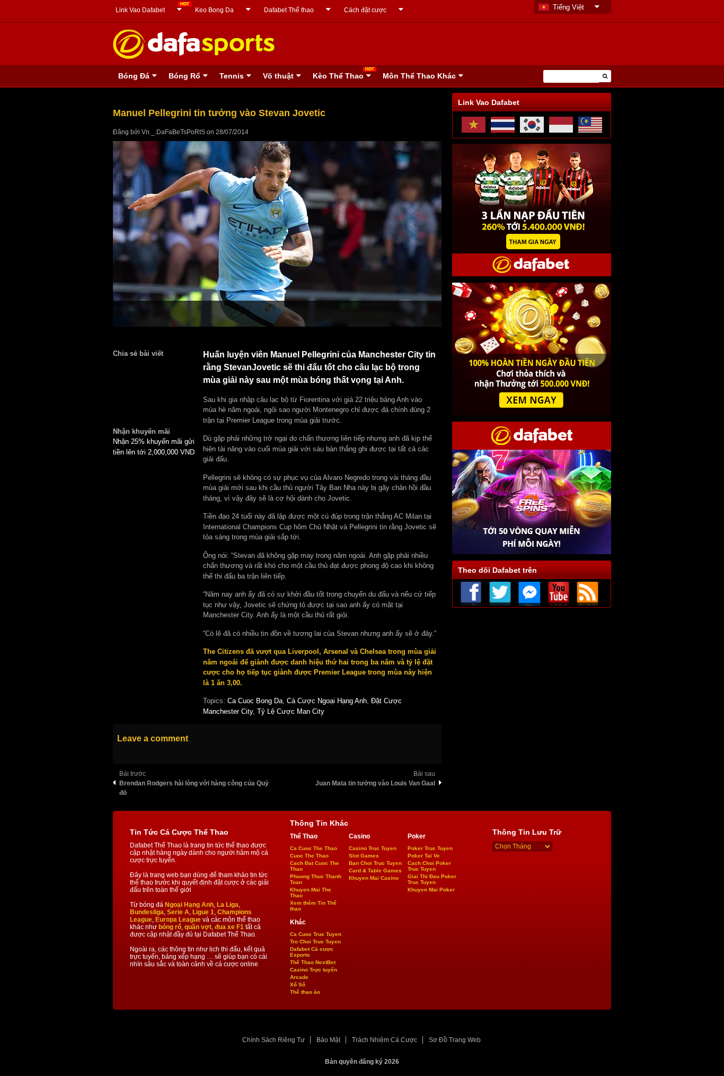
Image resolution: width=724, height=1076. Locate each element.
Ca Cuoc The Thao (313, 848)
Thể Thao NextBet (312, 962)
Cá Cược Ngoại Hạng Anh (327, 701)
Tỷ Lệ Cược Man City (290, 711)
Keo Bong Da (214, 10)
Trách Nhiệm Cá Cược (384, 1040)
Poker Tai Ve (424, 856)
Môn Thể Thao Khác (419, 76)
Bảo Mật (328, 1040)
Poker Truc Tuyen (430, 848)
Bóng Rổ (184, 76)
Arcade (299, 977)
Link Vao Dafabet (140, 10)
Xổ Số (297, 984)
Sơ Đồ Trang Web (455, 1040)
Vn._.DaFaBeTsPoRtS (173, 132)
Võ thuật (278, 76)
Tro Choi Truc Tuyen (315, 941)
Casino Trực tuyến (313, 970)
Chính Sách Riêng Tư (273, 1040)
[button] (605, 76)
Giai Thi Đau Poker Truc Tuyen (432, 879)
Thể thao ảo (305, 992)
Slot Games (364, 856)
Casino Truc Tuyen (372, 848)
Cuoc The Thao (309, 856)
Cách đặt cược (365, 10)
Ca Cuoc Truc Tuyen (315, 934)
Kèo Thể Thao (338, 76)
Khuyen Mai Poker (431, 890)
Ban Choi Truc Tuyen (375, 863)
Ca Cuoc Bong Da (254, 701)
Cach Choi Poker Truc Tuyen (429, 866)
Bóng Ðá (133, 76)
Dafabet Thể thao (289, 10)
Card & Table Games (375, 870)
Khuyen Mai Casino (374, 878)
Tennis (231, 76)
